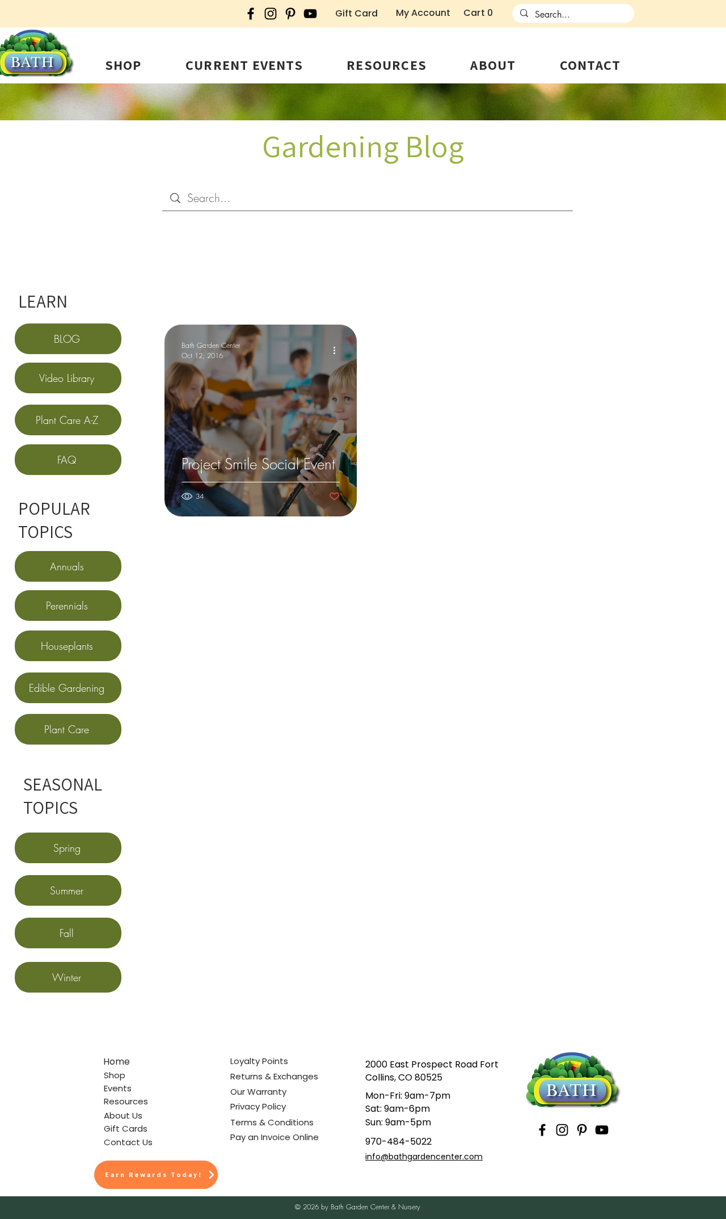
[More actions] (338, 350)
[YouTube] (310, 14)
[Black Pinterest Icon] (290, 14)
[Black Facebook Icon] (251, 14)
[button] (123, 64)
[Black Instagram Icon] (270, 14)
